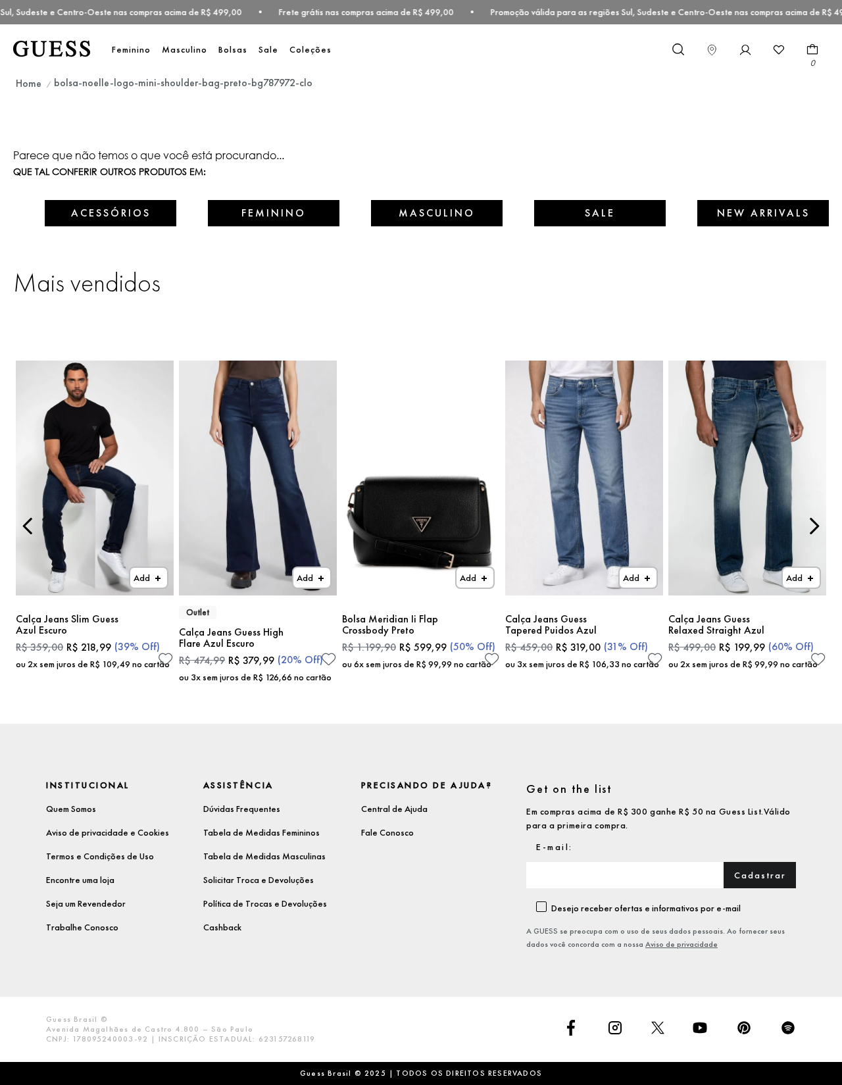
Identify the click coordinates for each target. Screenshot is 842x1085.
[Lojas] (712, 50)
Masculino (184, 49)
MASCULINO (437, 213)
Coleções (310, 49)
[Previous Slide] (28, 526)
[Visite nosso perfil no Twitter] (657, 1029)
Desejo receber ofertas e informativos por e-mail (646, 908)
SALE (600, 213)
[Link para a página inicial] (28, 83)
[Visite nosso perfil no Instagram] (615, 1029)
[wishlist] (779, 50)
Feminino (131, 49)
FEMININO (273, 213)
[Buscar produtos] (677, 49)
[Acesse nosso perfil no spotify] (788, 1029)
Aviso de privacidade (681, 944)
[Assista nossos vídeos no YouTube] (700, 1029)
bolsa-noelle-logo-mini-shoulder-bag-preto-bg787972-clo (183, 82)
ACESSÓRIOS (111, 213)
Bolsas (232, 49)
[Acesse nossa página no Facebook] (571, 1029)
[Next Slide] (814, 526)
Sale (268, 49)
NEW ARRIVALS (763, 213)
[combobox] (677, 50)
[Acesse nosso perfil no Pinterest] (744, 1029)
